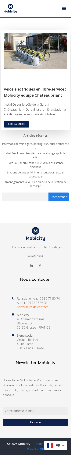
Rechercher (59, 197)
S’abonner (36, 422)
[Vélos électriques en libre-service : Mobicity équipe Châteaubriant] (35, 51)
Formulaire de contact (32, 307)
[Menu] (64, 8)
